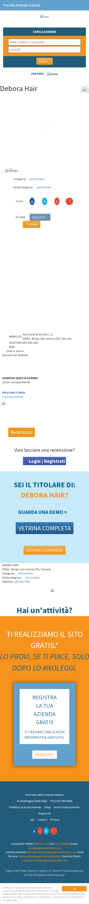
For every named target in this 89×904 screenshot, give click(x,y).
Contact (42, 819)
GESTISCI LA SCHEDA (44, 550)
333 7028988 (62, 844)
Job (32, 819)
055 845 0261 (22, 581)
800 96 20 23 (41, 844)
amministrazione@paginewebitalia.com (52, 852)
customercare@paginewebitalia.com (44, 860)
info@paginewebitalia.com (44, 848)
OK (74, 888)
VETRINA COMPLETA (44, 528)
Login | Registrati (46, 461)
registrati (44, 754)
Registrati (44, 813)
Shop (47, 807)
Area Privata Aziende (67, 807)
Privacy (54, 819)
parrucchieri (37, 179)
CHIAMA (33, 224)
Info (15, 900)
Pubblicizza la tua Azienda (25, 807)
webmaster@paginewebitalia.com (39, 856)
